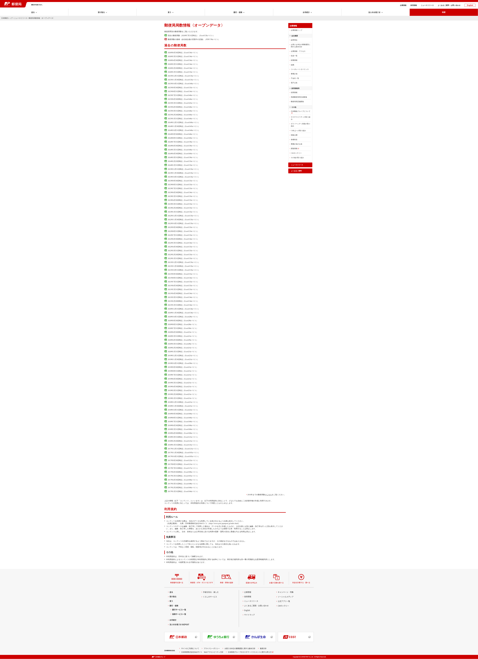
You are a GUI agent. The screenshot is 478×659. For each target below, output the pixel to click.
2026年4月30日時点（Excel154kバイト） (183, 60)
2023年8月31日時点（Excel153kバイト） (183, 185)
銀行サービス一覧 (179, 609)
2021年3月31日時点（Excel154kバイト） (183, 297)
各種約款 (294, 139)
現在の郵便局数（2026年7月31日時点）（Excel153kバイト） (191, 35)
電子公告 (294, 83)
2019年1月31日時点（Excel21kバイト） (183, 398)
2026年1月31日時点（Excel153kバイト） (183, 72)
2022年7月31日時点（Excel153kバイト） (183, 235)
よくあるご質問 (296, 171)
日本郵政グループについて (300, 111)
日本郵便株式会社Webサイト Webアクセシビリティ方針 (202, 652)
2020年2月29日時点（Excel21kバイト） (183, 348)
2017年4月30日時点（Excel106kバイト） (183, 480)
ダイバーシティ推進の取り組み (300, 125)
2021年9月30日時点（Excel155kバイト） (183, 274)
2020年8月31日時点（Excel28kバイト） (183, 324)
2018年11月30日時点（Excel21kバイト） (183, 406)
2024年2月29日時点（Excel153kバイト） (183, 161)
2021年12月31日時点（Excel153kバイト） (184, 262)
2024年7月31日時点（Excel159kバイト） (183, 142)
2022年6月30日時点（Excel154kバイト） (183, 239)
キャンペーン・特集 (286, 592)
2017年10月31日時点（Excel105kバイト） (184, 456)
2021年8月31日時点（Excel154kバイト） (183, 278)
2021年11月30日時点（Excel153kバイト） (184, 266)
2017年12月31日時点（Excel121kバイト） (184, 449)
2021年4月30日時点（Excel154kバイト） (183, 293)
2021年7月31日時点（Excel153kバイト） (183, 282)
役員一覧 (294, 56)
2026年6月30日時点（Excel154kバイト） (183, 53)
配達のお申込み (251, 582)
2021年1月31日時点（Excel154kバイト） (183, 305)
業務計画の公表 (296, 144)
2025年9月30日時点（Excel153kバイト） (183, 88)
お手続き (173, 620)
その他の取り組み (297, 158)
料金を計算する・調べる (301, 582)
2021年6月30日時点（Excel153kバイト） (183, 286)
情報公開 (294, 135)
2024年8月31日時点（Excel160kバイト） (183, 138)
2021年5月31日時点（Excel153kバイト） (183, 289)
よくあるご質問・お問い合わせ (449, 5)
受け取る (173, 596)
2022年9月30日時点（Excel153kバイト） (183, 227)
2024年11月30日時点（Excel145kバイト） (184, 126)
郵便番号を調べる (176, 582)
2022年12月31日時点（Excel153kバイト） (184, 216)
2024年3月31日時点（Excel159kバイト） (183, 157)
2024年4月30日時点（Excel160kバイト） (183, 154)
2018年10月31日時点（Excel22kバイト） (183, 410)
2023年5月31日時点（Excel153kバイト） (183, 196)
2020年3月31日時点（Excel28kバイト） (183, 344)
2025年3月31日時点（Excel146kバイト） (183, 111)
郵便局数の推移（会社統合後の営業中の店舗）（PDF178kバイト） (194, 39)
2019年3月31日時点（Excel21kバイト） (183, 390)
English (470, 5)
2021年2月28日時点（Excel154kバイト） (183, 301)
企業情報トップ (296, 30)
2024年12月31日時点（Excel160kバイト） (184, 122)
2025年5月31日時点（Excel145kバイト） (183, 103)
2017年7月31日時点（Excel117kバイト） (183, 468)
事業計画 (294, 74)
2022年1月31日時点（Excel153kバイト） (183, 258)
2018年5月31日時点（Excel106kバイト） (183, 429)
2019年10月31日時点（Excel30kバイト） (183, 363)
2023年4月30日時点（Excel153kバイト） (183, 200)
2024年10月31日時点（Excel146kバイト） (184, 130)
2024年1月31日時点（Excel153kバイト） (183, 165)
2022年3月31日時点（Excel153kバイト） (183, 251)
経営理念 (294, 40)
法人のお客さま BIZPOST (179, 624)
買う (171, 601)
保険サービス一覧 (179, 614)
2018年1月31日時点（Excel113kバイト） (183, 445)
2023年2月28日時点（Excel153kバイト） (183, 208)
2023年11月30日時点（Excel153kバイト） (184, 173)
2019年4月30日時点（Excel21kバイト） (183, 387)
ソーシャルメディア (286, 596)
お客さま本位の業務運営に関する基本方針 (300, 46)
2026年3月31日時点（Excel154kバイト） (183, 64)
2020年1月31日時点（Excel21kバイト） (183, 352)
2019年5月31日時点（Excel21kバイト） (183, 383)
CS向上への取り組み (298, 131)
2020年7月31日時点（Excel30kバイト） (183, 328)
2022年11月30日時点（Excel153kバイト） (184, 220)
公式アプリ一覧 (284, 601)
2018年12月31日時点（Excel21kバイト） (183, 402)
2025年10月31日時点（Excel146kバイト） (184, 84)
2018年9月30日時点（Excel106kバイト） (183, 414)
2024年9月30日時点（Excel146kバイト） (183, 134)
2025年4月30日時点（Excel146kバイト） (183, 107)
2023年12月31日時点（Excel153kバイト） (184, 169)
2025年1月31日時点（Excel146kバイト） (183, 119)
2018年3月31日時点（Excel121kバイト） (183, 437)
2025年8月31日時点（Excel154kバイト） (183, 91)
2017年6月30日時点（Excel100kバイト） (183, 472)
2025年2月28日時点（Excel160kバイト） (183, 115)
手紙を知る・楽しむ (211, 592)
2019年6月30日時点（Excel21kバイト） (183, 379)
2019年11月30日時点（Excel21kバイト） (183, 359)
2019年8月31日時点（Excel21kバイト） (183, 371)
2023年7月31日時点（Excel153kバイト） (183, 188)
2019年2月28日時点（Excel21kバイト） (183, 394)
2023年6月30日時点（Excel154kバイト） (183, 192)
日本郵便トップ (7, 18)
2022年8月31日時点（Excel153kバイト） (183, 231)
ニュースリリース (427, 5)
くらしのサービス (210, 596)
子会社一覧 (295, 78)
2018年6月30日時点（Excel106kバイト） (183, 425)
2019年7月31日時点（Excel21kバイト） (183, 375)
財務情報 (294, 60)
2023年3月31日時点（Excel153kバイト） (183, 204)
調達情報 (294, 148)
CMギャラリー (296, 153)
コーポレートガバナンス (300, 69)
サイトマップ (249, 614)
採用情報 (413, 5)
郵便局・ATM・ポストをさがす (201, 582)
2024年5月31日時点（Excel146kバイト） (183, 150)
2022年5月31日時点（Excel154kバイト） (183, 243)
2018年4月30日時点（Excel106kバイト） (183, 433)
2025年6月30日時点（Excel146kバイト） (183, 99)
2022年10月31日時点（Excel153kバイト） (184, 223)
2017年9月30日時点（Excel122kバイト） (183, 460)
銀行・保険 (174, 605)
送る (171, 592)
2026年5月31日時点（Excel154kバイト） (183, 56)
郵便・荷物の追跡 (226, 582)
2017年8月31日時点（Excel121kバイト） (183, 464)
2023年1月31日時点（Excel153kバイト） (183, 212)
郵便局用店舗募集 (297, 101)
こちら (269, 495)
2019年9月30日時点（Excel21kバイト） (183, 367)
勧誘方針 (263, 648)
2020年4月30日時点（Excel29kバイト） (183, 340)
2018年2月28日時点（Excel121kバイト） (183, 441)
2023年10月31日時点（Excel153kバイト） (184, 177)
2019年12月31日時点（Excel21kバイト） (183, 356)
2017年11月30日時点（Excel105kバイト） (184, 453)
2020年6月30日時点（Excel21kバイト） (183, 332)
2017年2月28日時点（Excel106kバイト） (183, 488)
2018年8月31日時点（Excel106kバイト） (183, 418)
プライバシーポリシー (212, 648)
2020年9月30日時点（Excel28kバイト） (183, 321)
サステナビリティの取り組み (300, 118)
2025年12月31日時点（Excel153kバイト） (184, 76)
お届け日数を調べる (276, 582)
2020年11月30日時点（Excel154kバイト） (184, 313)
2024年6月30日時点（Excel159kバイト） (183, 146)
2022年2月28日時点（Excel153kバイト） (183, 255)
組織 (292, 65)
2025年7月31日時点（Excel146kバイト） (183, 95)
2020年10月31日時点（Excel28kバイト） (183, 317)
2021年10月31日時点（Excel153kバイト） (184, 270)
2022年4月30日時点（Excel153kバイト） (183, 247)
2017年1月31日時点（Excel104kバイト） (183, 491)
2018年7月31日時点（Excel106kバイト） (183, 422)
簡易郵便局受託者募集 (299, 97)
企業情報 (403, 5)
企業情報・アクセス (298, 51)
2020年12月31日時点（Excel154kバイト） (184, 309)
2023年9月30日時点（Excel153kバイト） (183, 181)
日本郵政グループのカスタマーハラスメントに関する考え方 (250, 652)
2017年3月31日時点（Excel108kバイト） (183, 484)
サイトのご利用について (190, 648)
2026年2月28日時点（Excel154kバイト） (183, 68)
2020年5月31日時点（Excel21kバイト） (183, 336)
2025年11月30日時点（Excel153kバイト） (184, 80)
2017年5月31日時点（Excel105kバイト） (183, 476)
